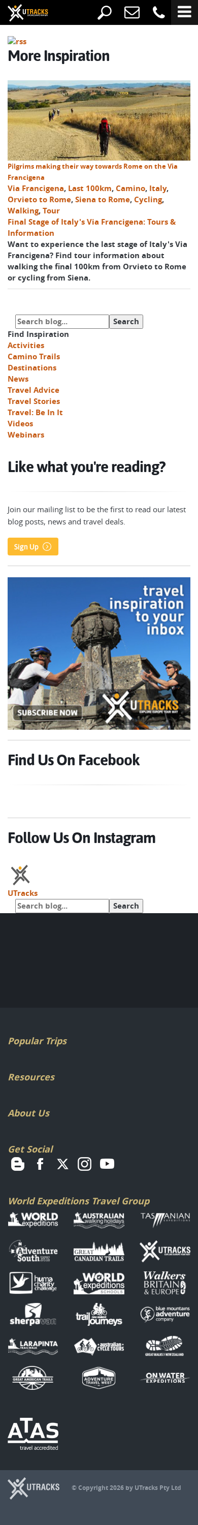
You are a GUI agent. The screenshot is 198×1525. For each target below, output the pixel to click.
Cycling (148, 199)
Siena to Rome (102, 199)
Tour (51, 210)
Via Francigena (36, 188)
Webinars (26, 434)
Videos (20, 423)
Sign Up (26, 547)
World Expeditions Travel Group (78, 1201)
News (18, 379)
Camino (130, 188)
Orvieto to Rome (39, 199)
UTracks (23, 893)
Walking (23, 210)
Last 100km (90, 188)
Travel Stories (34, 401)
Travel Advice (33, 390)
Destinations (32, 367)
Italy (158, 188)
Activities (26, 345)
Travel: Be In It (35, 412)
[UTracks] (20, 13)
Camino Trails (34, 356)
